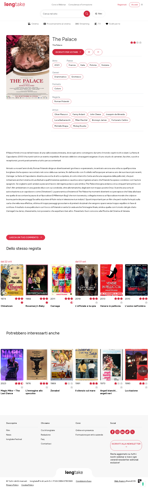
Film (8, 430)
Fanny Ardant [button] (79, 114)
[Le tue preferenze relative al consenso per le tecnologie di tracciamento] (143, 484)
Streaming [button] (84, 24)
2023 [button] (56, 65)
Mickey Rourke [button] (79, 126)
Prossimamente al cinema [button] (59, 24)
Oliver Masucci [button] (61, 114)
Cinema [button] (35, 24)
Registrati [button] (122, 4)
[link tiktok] (127, 431)
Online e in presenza (85, 430)
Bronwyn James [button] (99, 120)
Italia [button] (83, 65)
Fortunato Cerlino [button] (120, 120)
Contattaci (46, 444)
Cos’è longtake (48, 430)
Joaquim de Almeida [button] (115, 114)
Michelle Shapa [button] (61, 126)
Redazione (45, 435)
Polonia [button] (93, 65)
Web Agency (120, 481)
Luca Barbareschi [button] (62, 120)
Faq (42, 439)
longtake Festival (14, 439)
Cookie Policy (27, 485)
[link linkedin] (122, 431)
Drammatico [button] (60, 77)
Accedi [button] (134, 4)
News (8, 435)
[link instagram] (117, 431)
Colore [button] (57, 88)
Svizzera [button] (105, 65)
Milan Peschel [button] (81, 120)
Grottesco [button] (76, 77)
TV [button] (99, 24)
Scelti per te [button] (114, 24)
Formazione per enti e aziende (89, 435)
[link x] (132, 431)
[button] (68, 52)
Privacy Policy (12, 485)
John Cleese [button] (95, 114)
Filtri (100, 14)
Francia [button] (72, 65)
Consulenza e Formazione (80, 4)
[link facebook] (112, 431)
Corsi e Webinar (59, 4)
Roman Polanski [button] (61, 101)
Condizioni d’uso (83, 481)
